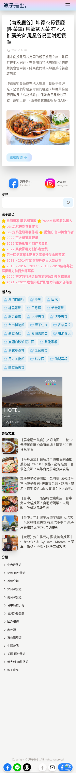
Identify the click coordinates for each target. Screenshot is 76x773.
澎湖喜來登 (39, 333)
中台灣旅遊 (14, 565)
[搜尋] (68, 202)
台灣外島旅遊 (15, 613)
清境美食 (61, 316)
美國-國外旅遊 (16, 654)
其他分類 (13, 581)
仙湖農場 (61, 359)
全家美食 (41, 350)
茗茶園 (39, 359)
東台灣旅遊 (14, 638)
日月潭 (36, 308)
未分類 (11, 629)
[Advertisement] (38, 716)
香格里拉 (64, 325)
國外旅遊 (13, 621)
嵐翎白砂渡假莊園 (21, 342)
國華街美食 (16, 367)
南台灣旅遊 (14, 597)
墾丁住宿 (41, 325)
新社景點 (57, 308)
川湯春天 (64, 333)
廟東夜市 (14, 316)
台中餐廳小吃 (15, 605)
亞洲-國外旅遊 (16, 573)
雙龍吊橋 (50, 342)
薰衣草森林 (16, 350)
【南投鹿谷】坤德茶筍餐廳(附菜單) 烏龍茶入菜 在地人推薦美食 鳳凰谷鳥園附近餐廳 (36, 32)
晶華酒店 (14, 333)
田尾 (54, 299)
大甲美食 (37, 316)
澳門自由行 (16, 299)
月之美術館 (16, 359)
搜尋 (5, 194)
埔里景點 (14, 308)
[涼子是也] (15, 5)
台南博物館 (16, 325)
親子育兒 (13, 670)
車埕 (38, 299)
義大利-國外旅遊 (17, 662)
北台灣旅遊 (14, 589)
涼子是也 (34, 759)
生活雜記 (13, 646)
